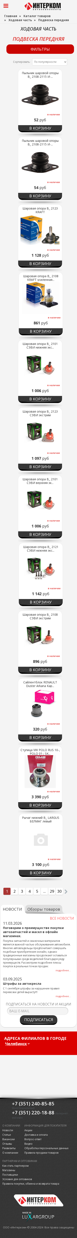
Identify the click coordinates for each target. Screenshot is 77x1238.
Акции (28, 1130)
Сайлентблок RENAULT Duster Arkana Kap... (40, 684)
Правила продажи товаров (41, 1152)
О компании (10, 1152)
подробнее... (63, 970)
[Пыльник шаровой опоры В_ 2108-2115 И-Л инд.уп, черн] (40, 94)
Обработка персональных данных (46, 1148)
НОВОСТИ (12, 909)
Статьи (6, 1135)
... (44, 891)
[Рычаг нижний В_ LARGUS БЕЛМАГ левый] (41, 839)
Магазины (8, 1170)
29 (52, 891)
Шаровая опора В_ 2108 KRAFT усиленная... (40, 278)
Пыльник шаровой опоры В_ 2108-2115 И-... (40, 75)
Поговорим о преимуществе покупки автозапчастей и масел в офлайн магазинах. (33, 932)
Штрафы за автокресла (22, 984)
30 (59, 891)
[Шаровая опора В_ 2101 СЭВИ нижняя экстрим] (40, 365)
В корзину (40, 128)
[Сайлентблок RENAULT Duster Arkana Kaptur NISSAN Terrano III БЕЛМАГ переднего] (40, 703)
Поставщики (10, 1174)
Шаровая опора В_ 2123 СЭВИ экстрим (40, 413)
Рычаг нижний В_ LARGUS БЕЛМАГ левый (40, 819)
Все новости (62, 918)
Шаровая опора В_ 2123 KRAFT (40, 210)
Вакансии (8, 1139)
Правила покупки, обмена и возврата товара (30, 1183)
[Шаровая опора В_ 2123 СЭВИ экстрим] (40, 433)
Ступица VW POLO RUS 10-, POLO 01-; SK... (40, 752)
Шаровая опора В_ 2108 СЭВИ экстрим (40, 616)
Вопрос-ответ (32, 1139)
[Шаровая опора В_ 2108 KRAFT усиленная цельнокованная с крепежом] (41, 297)
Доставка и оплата (36, 1135)
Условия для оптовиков (17, 1179)
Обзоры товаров (43, 909)
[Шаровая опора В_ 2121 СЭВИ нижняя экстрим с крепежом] (41, 568)
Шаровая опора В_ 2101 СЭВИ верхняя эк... (40, 481)
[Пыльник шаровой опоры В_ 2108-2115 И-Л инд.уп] (40, 162)
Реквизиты (9, 1148)
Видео (28, 1144)
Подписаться (38, 1019)
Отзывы (7, 1144)
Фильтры (40, 49)
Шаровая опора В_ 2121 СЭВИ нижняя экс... (40, 548)
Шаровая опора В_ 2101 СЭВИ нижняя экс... (40, 345)
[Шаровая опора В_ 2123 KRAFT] (40, 230)
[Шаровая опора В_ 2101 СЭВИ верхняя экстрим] (40, 500)
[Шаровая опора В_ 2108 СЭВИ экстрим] (40, 636)
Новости (7, 1130)
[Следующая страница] (66, 891)
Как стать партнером (15, 1166)
